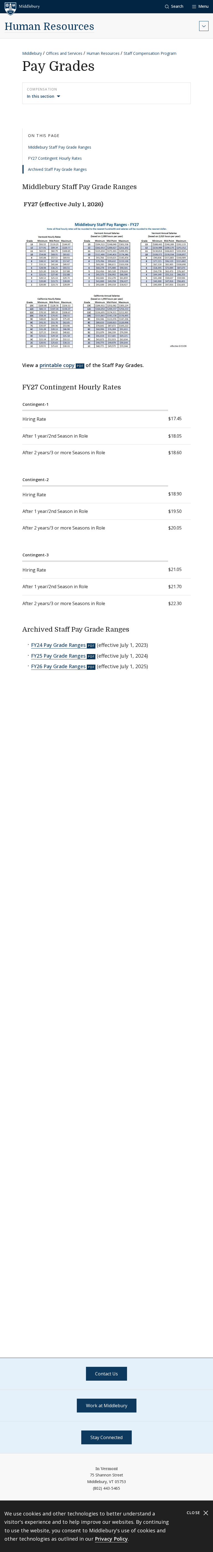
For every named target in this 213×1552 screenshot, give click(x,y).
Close (194, 1512)
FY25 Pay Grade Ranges (58, 655)
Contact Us (106, 1374)
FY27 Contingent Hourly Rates (55, 158)
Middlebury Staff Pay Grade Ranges (59, 147)
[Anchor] (141, 186)
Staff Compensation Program (150, 53)
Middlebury (32, 53)
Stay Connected (106, 1437)
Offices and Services (64, 53)
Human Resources (49, 26)
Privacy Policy (111, 1538)
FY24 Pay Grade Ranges (58, 645)
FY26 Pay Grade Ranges (58, 666)
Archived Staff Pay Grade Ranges (57, 169)
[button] (174, 6)
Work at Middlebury (106, 1406)
